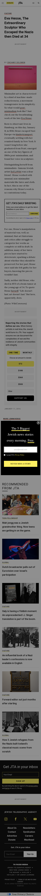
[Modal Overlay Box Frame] (20, 448)
